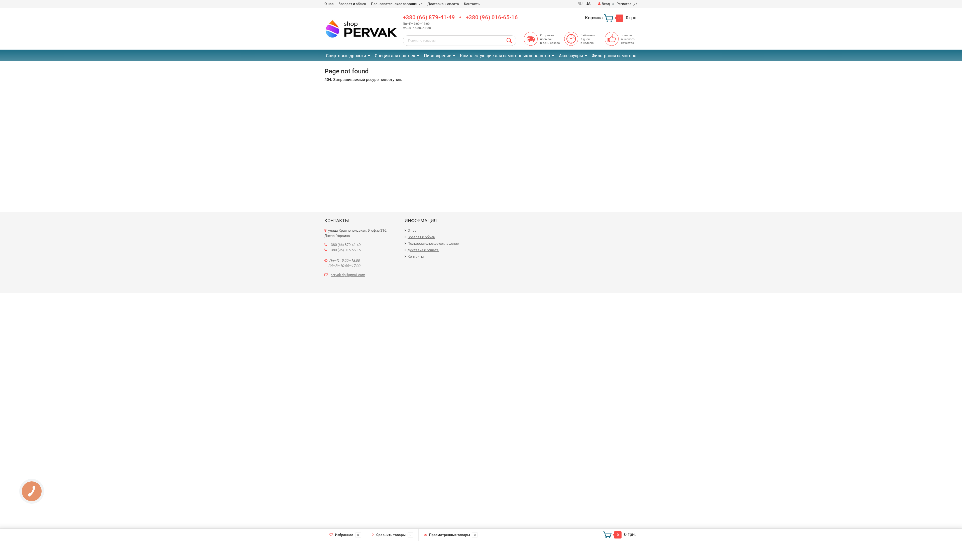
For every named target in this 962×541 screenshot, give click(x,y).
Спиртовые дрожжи (346, 55)
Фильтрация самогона (614, 55)
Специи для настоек (395, 55)
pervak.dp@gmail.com (347, 275)
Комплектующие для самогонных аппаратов (505, 55)
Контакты (472, 4)
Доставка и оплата (443, 4)
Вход (606, 4)
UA (587, 3)
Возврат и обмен (352, 4)
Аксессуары (571, 55)
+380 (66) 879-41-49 (429, 17)
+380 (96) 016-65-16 (492, 17)
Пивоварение (437, 55)
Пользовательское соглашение (396, 4)
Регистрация (627, 4)
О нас (328, 4)
